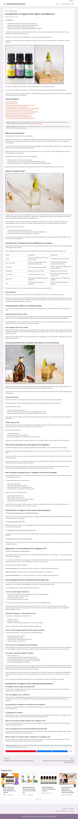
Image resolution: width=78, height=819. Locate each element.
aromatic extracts (18, 139)
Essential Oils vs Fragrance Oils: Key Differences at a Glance (20, 105)
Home (57, 3)
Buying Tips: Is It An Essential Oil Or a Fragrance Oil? (18, 115)
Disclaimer (64, 808)
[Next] (75, 785)
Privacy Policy (70, 811)
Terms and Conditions (60, 811)
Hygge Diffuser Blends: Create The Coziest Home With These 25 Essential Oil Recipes (58, 760)
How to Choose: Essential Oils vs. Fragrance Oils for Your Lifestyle (21, 111)
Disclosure (71, 808)
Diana (5, 794)
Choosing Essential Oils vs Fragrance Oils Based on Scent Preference (22, 108)
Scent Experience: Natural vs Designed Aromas (16, 106)
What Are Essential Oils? (11, 101)
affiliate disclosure (22, 128)
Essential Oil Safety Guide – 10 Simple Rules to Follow (48, 789)
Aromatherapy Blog (65, 3)
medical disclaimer (37, 123)
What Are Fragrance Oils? (11, 103)
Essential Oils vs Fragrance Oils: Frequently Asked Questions (20, 118)
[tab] (36, 799)
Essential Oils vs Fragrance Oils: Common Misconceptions (19, 113)
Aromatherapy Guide (13, 11)
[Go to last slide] (3, 785)
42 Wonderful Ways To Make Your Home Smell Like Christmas (19, 759)
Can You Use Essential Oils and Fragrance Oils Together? (19, 110)
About (72, 3)
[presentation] (10, 779)
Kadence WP (53, 816)
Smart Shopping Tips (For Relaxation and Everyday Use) (18, 116)
